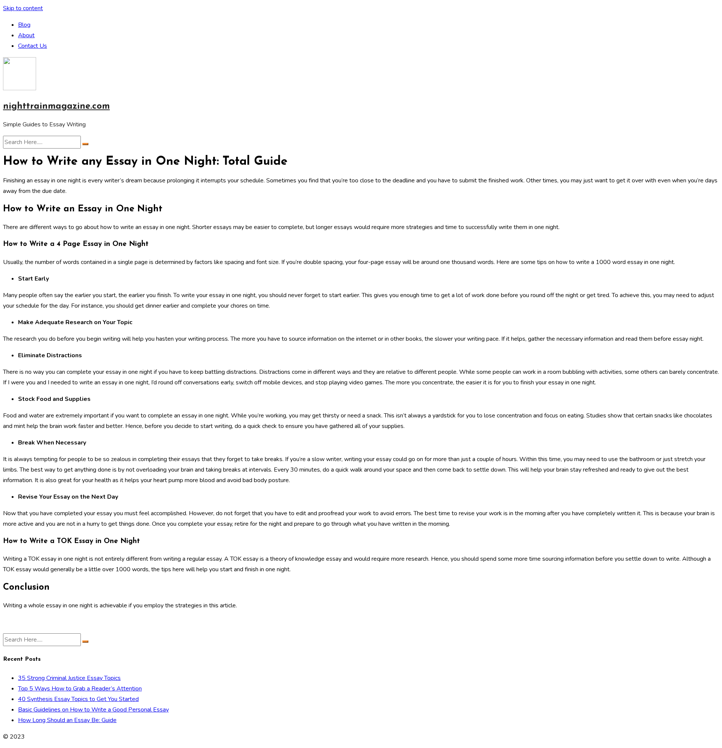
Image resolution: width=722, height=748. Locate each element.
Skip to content (23, 8)
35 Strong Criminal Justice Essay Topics (69, 678)
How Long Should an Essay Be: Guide (67, 720)
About (26, 35)
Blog (24, 25)
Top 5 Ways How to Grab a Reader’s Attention (80, 688)
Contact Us (32, 46)
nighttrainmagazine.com (56, 106)
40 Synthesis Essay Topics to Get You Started (78, 699)
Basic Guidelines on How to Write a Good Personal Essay (93, 710)
